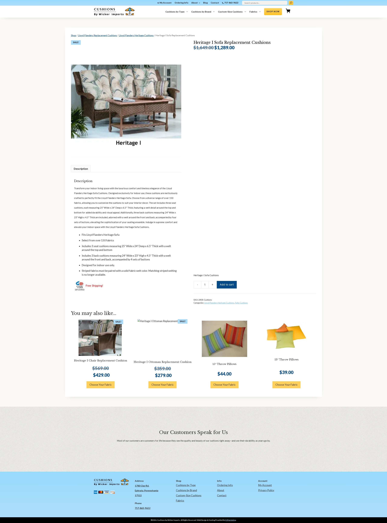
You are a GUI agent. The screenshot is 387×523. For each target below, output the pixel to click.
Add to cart (227, 284)
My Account (166, 3)
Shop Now (273, 11)
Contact (215, 3)
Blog (205, 3)
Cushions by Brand (201, 11)
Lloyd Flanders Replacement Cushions (97, 35)
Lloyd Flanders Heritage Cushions (136, 35)
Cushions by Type (174, 11)
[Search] (291, 3)
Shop (73, 35)
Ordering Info (181, 3)
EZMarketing (230, 520)
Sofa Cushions (241, 303)
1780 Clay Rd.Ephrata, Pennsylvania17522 (146, 490)
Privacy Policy (266, 490)
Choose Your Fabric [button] (100, 384)
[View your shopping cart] (288, 11)
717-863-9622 (231, 3)
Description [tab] (81, 168)
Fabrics (253, 11)
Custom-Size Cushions (230, 11)
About (194, 3)
